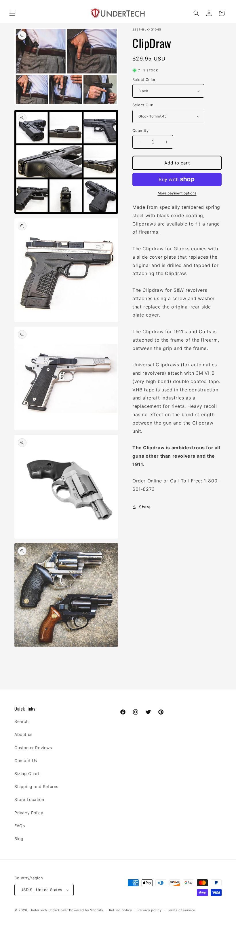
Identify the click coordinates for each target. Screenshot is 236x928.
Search (21, 721)
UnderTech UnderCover (49, 910)
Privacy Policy (28, 812)
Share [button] (145, 506)
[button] (12, 13)
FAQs (19, 825)
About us (23, 734)
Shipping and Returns (36, 786)
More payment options (177, 193)
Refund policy (120, 910)
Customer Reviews (33, 747)
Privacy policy (149, 910)
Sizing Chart (26, 773)
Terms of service (181, 910)
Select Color (144, 79)
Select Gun (142, 105)
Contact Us (25, 760)
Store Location (29, 799)
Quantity (140, 130)
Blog (18, 838)
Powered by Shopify (86, 910)
